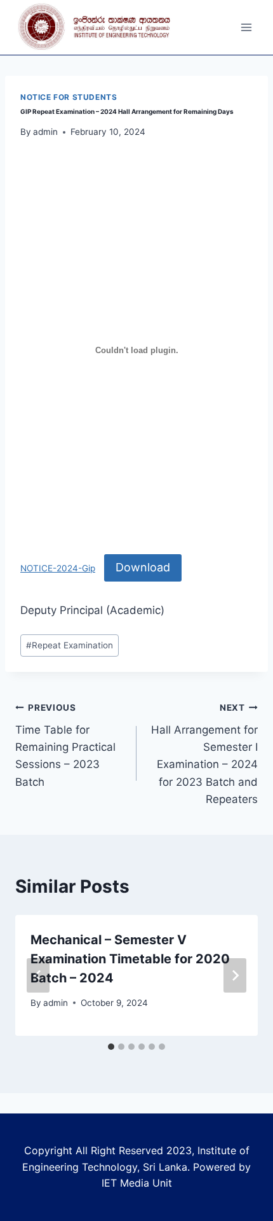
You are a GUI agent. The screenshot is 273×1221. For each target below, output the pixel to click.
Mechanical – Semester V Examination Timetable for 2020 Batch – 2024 (130, 959)
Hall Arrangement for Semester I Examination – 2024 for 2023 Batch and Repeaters (204, 753)
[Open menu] (246, 28)
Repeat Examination (69, 645)
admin (45, 132)
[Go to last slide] (38, 975)
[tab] (111, 1046)
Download (143, 567)
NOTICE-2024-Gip (57, 568)
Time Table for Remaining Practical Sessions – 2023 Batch (65, 745)
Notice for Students (68, 97)
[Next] (234, 975)
